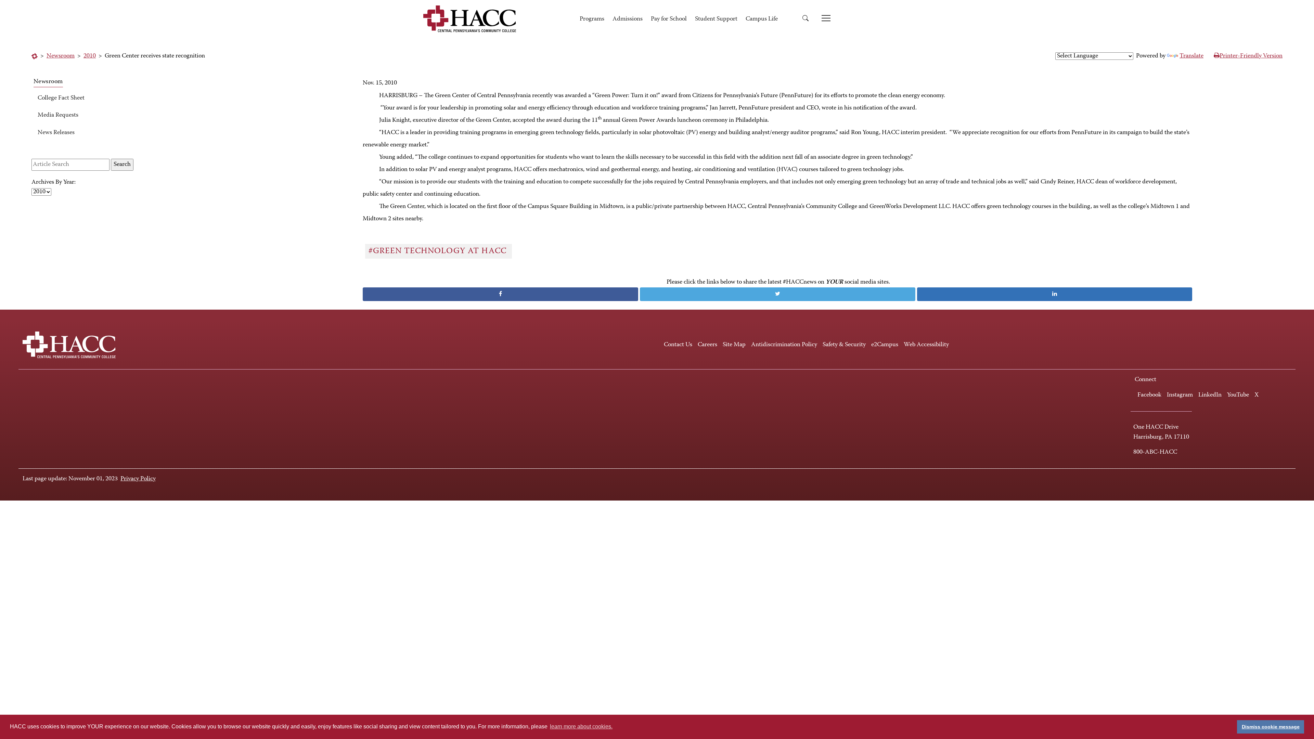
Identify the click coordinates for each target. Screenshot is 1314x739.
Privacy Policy (138, 479)
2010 (89, 56)
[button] (807, 19)
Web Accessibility (926, 345)
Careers (707, 345)
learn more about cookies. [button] (581, 726)
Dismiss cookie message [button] (1271, 726)
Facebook (1149, 395)
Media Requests (58, 115)
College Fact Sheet (61, 98)
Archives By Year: (53, 182)
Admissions (628, 19)
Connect (1145, 380)
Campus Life (762, 19)
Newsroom (61, 56)
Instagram (1180, 395)
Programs (592, 19)
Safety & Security (844, 345)
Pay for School (669, 19)
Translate (1191, 56)
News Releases (56, 133)
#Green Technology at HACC (439, 251)
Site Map (734, 345)
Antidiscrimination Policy (784, 345)
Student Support (716, 19)
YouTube (1238, 395)
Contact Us (678, 345)
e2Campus (884, 345)
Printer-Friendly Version (1251, 56)
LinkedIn (1210, 395)
